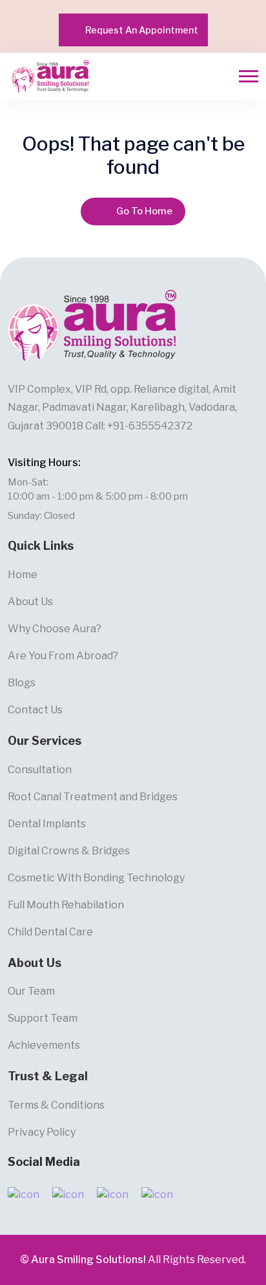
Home (22, 574)
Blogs (22, 683)
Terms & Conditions (56, 1105)
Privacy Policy (42, 1132)
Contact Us (35, 710)
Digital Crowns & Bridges (69, 851)
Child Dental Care (50, 932)
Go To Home (144, 211)
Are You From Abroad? (63, 656)
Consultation (40, 770)
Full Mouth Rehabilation (66, 905)
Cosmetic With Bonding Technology (96, 878)
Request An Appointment (141, 29)
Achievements (44, 1045)
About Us (30, 602)
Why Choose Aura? (54, 629)
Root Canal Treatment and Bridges (93, 797)
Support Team (42, 1018)
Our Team (31, 991)
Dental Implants (47, 824)
